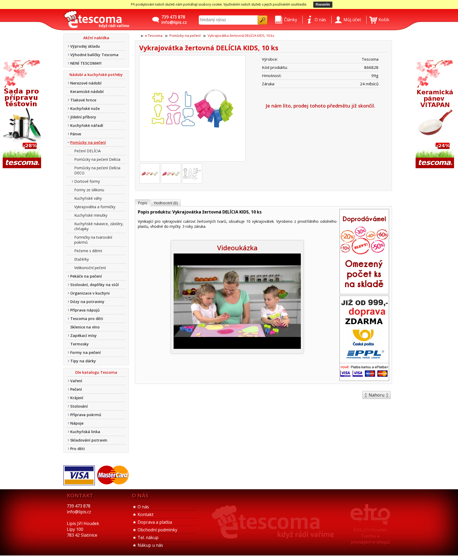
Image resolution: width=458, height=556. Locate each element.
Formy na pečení (85, 352)
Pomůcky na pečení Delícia (97, 159)
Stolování (79, 406)
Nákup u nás (150, 545)
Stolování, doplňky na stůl (94, 284)
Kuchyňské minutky (90, 215)
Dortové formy (87, 181)
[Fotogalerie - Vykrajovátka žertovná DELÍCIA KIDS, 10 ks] (150, 173)
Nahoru (376, 395)
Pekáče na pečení (86, 276)
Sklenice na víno (85, 327)
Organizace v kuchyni (90, 293)
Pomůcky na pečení (88, 142)
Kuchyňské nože (85, 108)
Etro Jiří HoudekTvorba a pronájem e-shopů (370, 536)
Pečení (76, 389)
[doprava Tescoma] (364, 379)
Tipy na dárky (83, 360)
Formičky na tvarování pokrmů (93, 240)
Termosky (79, 343)
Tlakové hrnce (83, 100)
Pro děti (77, 448)
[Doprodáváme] (364, 292)
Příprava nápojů (85, 310)
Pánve (75, 133)
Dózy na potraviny (87, 301)
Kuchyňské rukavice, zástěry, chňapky (99, 226)
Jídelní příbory (83, 116)
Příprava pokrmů (85, 414)
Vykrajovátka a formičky (94, 206)
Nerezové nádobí (86, 83)
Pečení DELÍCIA (87, 150)
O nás (143, 507)
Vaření (76, 380)
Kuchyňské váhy (88, 198)
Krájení (76, 397)
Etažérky (81, 259)
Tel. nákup (148, 537)
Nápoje (76, 423)
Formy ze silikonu (89, 189)
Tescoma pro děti (86, 318)
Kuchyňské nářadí (86, 125)
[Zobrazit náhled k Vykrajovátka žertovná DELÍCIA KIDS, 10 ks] (192, 109)
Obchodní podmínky (157, 530)
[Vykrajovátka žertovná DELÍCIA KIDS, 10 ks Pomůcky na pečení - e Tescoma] (96, 19)
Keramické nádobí (87, 91)
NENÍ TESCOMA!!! (86, 63)
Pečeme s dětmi (88, 250)
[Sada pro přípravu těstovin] (22, 115)
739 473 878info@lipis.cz (174, 19)
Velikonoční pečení (90, 267)
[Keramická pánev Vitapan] (435, 115)
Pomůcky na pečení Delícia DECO (97, 170)
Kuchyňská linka (85, 431)
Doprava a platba (155, 522)
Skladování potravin (88, 440)
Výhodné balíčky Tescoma (94, 54)
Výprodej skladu (85, 46)
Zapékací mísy (83, 335)
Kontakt (145, 514)
